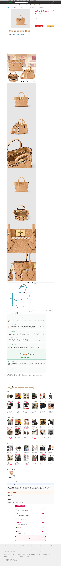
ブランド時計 (6, 546)
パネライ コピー (13, 549)
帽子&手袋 (12, 548)
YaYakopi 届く (33, 554)
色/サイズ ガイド (16, 34)
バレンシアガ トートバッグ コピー (43, 550)
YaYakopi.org (12, 562)
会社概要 (5, 554)
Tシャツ (24, 4)
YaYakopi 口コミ (44, 554)
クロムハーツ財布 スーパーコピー (32, 550)
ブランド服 (6, 550)
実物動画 (49, 554)
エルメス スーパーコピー (42, 549)
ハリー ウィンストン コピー (31, 551)
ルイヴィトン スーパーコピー (42, 546)
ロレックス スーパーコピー (22, 546)
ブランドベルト (7, 549)
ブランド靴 (6, 548)
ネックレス (27, 4)
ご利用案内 (22, 34)
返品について (19, 554)
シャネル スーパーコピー (42, 548)
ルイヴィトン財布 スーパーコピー (32, 546)
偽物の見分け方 (39, 554)
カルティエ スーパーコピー (22, 548)
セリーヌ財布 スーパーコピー (31, 548)
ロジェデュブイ (13, 551)
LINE (50, 548)
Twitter (50, 546)
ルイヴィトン (37, 4)
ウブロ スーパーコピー (21, 550)
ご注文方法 (9, 554)
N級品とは (28, 554)
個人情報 (24, 554)
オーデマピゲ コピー (14, 550)
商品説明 (10, 34)
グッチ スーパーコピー (41, 551)
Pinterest (50, 549)
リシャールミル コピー (21, 551)
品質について (14, 554)
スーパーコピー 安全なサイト (9, 556)
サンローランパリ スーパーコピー (32, 549)
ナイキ (41, 4)
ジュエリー (12, 546)
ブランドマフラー (7, 551)
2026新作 (20, 4)
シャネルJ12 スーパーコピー (22, 549)
